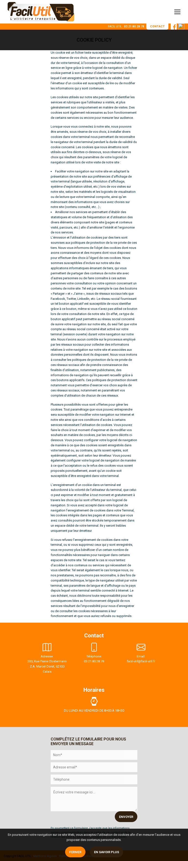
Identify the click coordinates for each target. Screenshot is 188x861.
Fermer (75, 852)
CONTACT (157, 26)
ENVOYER (126, 817)
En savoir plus (106, 852)
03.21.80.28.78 (134, 26)
